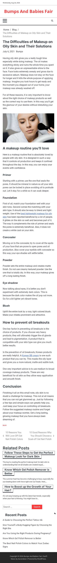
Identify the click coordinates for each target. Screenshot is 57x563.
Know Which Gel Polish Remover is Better (27, 471)
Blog (5, 425)
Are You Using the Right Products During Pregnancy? (27, 533)
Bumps (19, 51)
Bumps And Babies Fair (28, 11)
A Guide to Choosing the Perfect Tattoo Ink (22, 520)
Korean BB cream (30, 355)
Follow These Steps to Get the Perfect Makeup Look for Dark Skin (29, 454)
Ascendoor (22, 559)
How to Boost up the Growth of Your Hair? (28, 488)
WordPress (41, 559)
